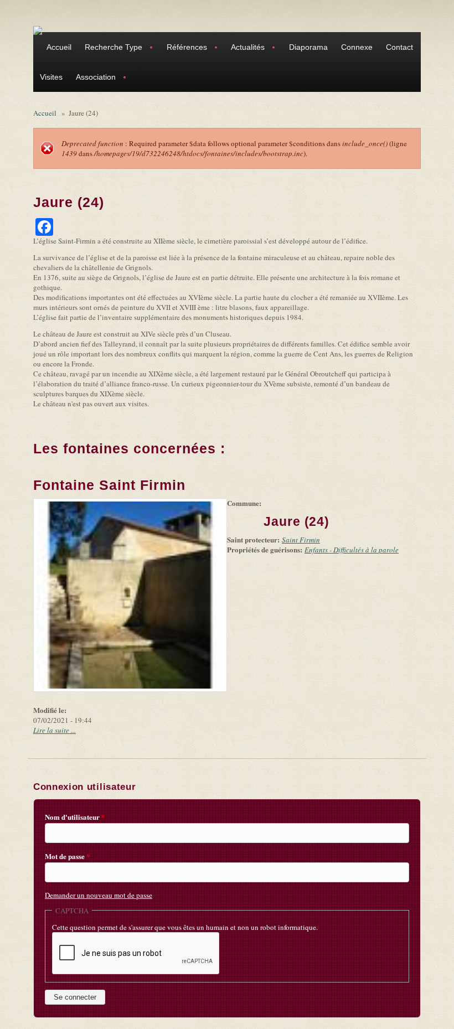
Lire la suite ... (54, 730)
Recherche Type (110, 48)
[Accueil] (37, 30)
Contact (399, 47)
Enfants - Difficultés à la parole (352, 550)
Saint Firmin (301, 540)
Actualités (244, 48)
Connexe (357, 47)
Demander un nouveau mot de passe (98, 895)
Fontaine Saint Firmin (109, 485)
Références (183, 48)
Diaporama (308, 47)
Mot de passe (67, 856)
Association (92, 78)
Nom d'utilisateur (75, 817)
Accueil (59, 47)
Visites (51, 77)
